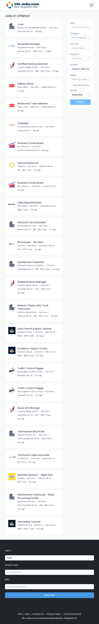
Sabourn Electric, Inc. (27, 435)
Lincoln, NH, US (24, 130)
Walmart (21, 166)
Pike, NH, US (50, 332)
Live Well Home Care (27, 226)
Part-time (41, 47)
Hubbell (21, 478)
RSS (20, 614)
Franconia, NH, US (25, 31)
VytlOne (21, 245)
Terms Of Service (72, 614)
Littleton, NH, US (46, 166)
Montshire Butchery (26, 501)
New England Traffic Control (30, 371)
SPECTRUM (22, 206)
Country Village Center (28, 67)
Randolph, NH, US (25, 375)
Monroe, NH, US (24, 51)
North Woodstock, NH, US (28, 150)
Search (80, 102)
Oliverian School (25, 332)
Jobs (27, 614)
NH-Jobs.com (24, 146)
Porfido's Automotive (27, 312)
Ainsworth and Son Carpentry (31, 265)
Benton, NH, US (24, 229)
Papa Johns (23, 87)
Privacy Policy (54, 614)
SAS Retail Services (26, 47)
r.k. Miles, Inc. (23, 458)
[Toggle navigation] (91, 5)
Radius (73, 75)
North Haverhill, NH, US (27, 505)
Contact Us (38, 614)
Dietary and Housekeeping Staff (32, 27)
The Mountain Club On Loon (30, 126)
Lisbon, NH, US (48, 458)
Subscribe (49, 595)
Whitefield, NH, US (48, 206)
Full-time (53, 27)
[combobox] (80, 37)
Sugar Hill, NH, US (48, 87)
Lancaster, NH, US (25, 71)
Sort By (73, 90)
